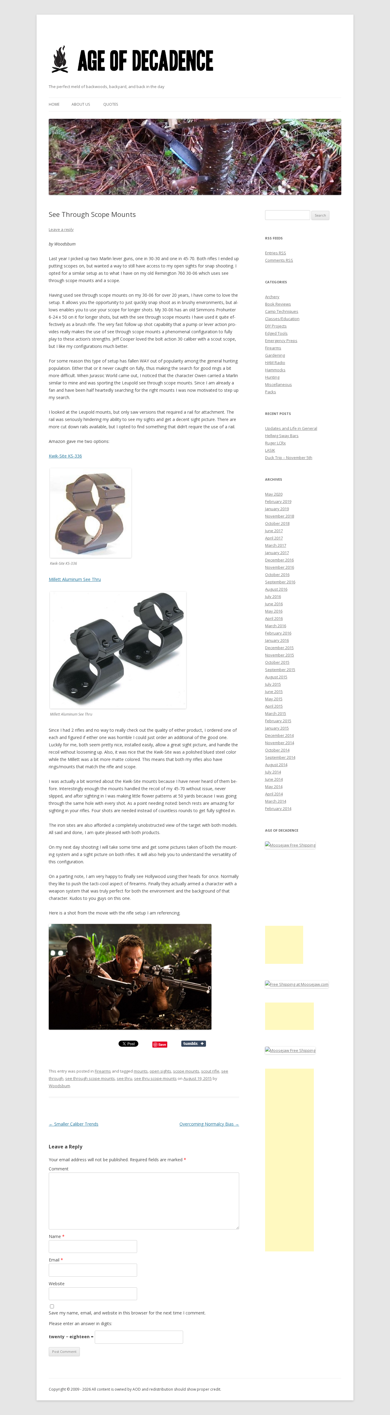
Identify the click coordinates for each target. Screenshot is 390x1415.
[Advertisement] (284, 945)
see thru (124, 1078)
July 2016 (273, 596)
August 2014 (276, 764)
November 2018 (279, 516)
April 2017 (274, 538)
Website (57, 1283)
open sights (160, 1071)
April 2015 (274, 706)
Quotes (110, 104)
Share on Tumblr (193, 1044)
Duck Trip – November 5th (288, 457)
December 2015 (279, 647)
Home (54, 104)
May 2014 (273, 786)
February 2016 (278, 633)
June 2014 (274, 779)
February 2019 (278, 501)
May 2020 (273, 494)
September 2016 (280, 582)
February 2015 (278, 720)
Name (57, 1236)
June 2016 (274, 604)
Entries (275, 253)
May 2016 (273, 611)
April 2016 (274, 618)
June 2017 (274, 530)
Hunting (272, 377)
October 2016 (277, 574)
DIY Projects (276, 326)
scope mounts (186, 1071)
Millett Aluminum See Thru (75, 579)
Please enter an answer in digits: (80, 1323)
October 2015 (277, 662)
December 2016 (279, 560)
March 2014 (275, 801)
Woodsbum (59, 1085)
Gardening (275, 355)
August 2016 (276, 589)
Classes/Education (282, 318)
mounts (141, 1071)
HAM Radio (275, 362)
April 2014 (274, 794)
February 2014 (278, 808)
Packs (270, 391)
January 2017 (277, 552)
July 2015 (273, 684)
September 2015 (280, 669)
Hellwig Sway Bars (282, 435)
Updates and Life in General (291, 428)
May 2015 (273, 699)
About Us (81, 104)
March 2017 (275, 545)
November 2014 (279, 742)
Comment (59, 1169)
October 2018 (277, 523)
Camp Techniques (281, 311)
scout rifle (210, 1071)
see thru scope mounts (155, 1078)
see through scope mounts (90, 1078)
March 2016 (275, 625)
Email (56, 1260)
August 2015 (276, 677)
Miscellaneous (278, 384)
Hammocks (275, 370)
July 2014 (273, 772)
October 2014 (277, 750)
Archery (272, 296)
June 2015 (274, 691)
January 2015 (277, 728)
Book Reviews (278, 304)
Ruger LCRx (275, 443)
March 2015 (275, 713)
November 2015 (279, 655)
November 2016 (279, 567)
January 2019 (277, 508)
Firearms (103, 1071)
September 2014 (280, 757)
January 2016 (277, 640)
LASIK (270, 450)
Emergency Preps (281, 340)
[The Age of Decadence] (133, 80)
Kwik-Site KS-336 (65, 456)
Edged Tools (276, 333)
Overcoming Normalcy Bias (209, 1124)
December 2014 (279, 735)
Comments (279, 260)
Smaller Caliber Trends (73, 1124)
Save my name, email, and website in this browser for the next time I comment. (127, 1313)
